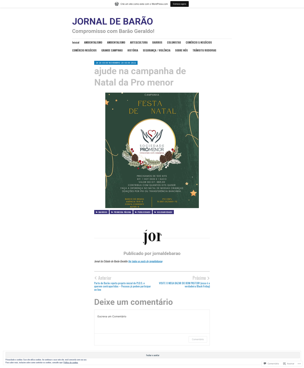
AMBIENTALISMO (93, 42)
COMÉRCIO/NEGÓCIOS (84, 50)
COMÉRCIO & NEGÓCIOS (199, 42)
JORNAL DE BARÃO (112, 21)
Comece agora (179, 4)
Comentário (198, 339)
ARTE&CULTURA (139, 42)
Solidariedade (164, 212)
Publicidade (144, 212)
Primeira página (122, 212)
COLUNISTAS (174, 42)
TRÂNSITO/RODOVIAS (204, 50)
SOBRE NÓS (181, 50)
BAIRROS (157, 42)
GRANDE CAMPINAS (112, 50)
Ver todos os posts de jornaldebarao (145, 261)
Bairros (102, 212)
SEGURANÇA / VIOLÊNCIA (156, 50)
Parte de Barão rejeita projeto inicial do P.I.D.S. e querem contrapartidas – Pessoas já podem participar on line (122, 283)
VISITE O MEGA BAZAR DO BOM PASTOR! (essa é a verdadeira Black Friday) (184, 281)
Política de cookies (70, 362)
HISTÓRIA (132, 50)
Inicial (75, 42)
